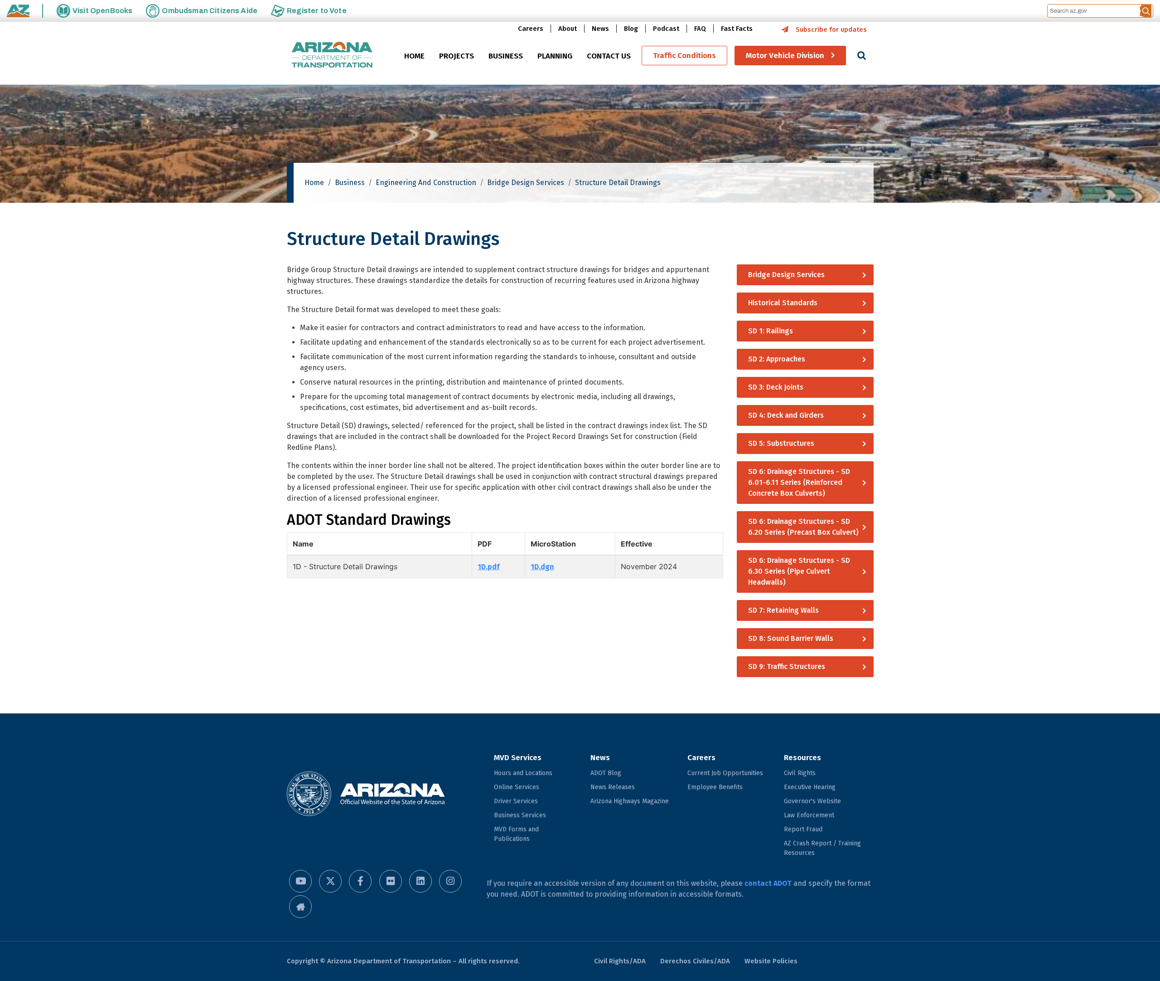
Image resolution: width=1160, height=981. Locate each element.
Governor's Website (812, 801)
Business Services (520, 815)
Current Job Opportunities (725, 773)
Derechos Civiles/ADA (695, 961)
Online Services (516, 787)
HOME (414, 56)
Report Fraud (803, 829)
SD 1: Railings (770, 331)
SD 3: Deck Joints (775, 387)
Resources (802, 757)
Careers (530, 28)
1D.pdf (488, 566)
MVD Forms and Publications (516, 834)
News (600, 28)
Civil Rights (800, 773)
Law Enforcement (809, 815)
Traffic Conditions (684, 55)
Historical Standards (782, 302)
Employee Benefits (715, 787)
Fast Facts (737, 28)
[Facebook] (360, 881)
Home (314, 182)
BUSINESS (505, 56)
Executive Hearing (810, 787)
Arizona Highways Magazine (629, 801)
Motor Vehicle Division (785, 55)
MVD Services (517, 757)
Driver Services (516, 801)
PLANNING (554, 56)
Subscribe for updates (831, 29)
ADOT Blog (605, 773)
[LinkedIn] (420, 881)
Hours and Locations (523, 773)
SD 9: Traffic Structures (786, 666)
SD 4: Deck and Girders (786, 415)
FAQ (700, 28)
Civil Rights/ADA (620, 961)
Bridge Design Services (525, 182)
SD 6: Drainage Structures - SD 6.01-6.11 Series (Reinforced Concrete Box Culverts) (799, 482)
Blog (631, 28)
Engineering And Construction (426, 182)
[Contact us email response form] (300, 906)
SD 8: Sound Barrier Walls (790, 638)
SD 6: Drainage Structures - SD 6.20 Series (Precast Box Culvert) (803, 527)
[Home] (332, 55)
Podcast (666, 28)
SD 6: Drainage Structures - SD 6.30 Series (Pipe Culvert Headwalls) (799, 571)
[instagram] (450, 881)
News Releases (612, 787)
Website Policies (771, 961)
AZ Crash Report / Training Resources (822, 848)
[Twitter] (330, 881)
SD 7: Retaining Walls (783, 610)
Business (350, 182)
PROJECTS (456, 56)
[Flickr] (390, 881)
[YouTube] (300, 881)
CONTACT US (609, 56)
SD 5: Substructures (781, 443)
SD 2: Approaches (776, 359)
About (567, 28)
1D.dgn (542, 566)
